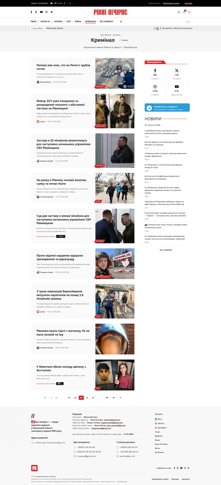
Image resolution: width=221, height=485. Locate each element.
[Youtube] (176, 90)
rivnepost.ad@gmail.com (101, 428)
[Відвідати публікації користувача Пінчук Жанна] (38, 82)
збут (98, 316)
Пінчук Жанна (45, 82)
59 (75, 398)
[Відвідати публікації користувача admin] (38, 121)
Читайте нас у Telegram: (165, 107)
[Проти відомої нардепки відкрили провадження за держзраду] (114, 263)
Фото (98, 201)
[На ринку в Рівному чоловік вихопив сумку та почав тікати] (114, 188)
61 (87, 398)
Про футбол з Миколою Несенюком (177, 28)
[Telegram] (51, 12)
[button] (179, 12)
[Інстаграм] (46, 12)
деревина (100, 86)
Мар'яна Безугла (102, 277)
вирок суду (100, 126)
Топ (97, 388)
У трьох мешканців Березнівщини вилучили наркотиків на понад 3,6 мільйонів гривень (60, 295)
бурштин (99, 241)
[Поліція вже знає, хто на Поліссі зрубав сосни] (114, 73)
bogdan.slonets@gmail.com (112, 423)
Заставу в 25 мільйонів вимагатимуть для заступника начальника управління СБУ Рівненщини (63, 144)
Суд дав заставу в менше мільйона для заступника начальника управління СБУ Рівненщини (64, 219)
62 (93, 398)
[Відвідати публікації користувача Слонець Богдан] (38, 196)
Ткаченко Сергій (46, 161)
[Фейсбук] (31, 12)
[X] (36, 12)
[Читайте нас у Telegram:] (149, 108)
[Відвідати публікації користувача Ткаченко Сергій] (38, 161)
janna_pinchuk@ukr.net (116, 425)
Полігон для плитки (54, 28)
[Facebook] (155, 74)
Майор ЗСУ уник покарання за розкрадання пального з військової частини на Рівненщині (61, 104)
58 (69, 398)
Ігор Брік (99, 165)
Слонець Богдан (46, 197)
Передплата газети (171, 3)
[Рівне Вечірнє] (34, 468)
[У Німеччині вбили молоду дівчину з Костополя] (114, 375)
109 (107, 398)
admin (42, 121)
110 (113, 398)
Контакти (188, 3)
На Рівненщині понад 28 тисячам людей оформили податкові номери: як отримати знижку (163, 190)
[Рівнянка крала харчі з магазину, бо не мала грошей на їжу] (114, 339)
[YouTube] (41, 12)
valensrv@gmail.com (112, 420)
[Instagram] (155, 90)
